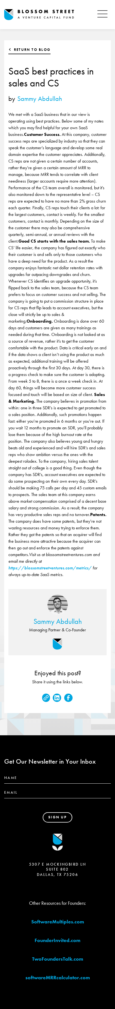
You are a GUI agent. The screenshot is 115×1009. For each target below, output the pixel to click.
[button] (102, 15)
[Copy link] (46, 698)
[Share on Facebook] (68, 698)
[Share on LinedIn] (57, 698)
